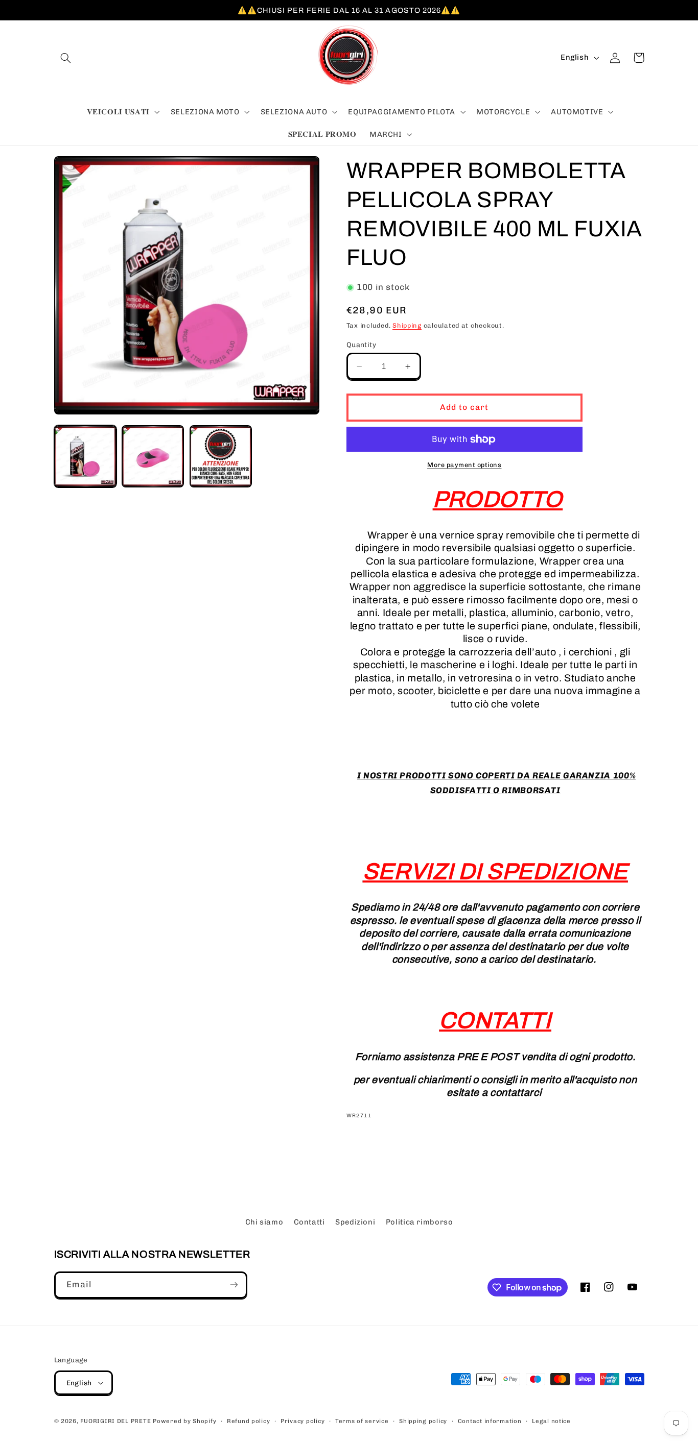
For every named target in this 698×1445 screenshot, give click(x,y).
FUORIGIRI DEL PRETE (116, 1421)
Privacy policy (302, 1421)
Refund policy (248, 1421)
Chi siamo (264, 1222)
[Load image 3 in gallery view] (221, 456)
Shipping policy (423, 1421)
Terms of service (362, 1421)
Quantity (361, 344)
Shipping (407, 325)
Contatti (309, 1222)
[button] (66, 57)
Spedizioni (355, 1222)
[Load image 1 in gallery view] (85, 456)
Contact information (490, 1421)
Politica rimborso (419, 1222)
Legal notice (551, 1421)
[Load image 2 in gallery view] (153, 456)
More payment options (464, 465)
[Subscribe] (233, 1285)
